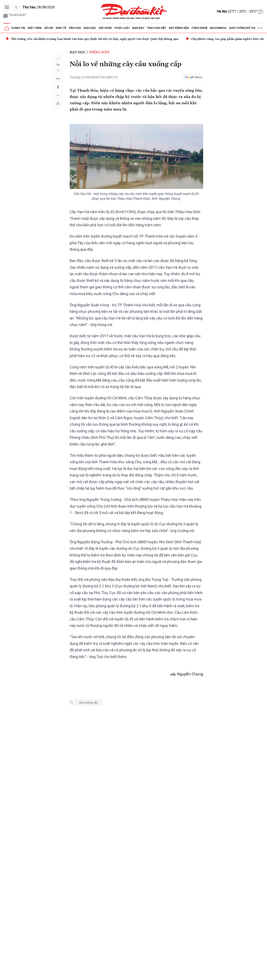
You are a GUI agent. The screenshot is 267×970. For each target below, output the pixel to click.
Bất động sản (179, 27)
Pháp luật (122, 27)
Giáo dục (89, 27)
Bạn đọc (138, 27)
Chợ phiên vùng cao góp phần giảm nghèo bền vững (229, 39)
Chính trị (18, 27)
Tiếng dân (99, 52)
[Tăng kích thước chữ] (58, 70)
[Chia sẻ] (263, 964)
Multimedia (218, 27)
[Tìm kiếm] (16, 7)
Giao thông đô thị (242, 27)
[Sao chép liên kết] (58, 95)
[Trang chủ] (7, 28)
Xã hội (48, 27)
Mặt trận (35, 27)
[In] (58, 103)
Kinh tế (61, 27)
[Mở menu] (6, 7)
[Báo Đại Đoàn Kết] (133, 11)
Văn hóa (75, 27)
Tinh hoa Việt (156, 27)
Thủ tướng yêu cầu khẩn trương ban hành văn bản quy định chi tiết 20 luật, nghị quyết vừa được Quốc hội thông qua (94, 39)
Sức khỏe (105, 27)
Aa (58, 64)
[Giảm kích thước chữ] (58, 59)
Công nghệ (199, 27)
